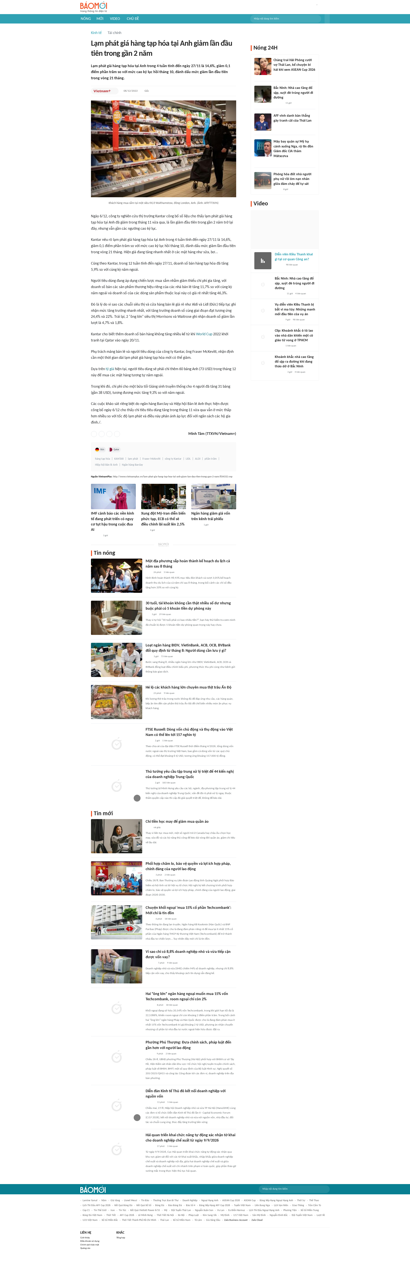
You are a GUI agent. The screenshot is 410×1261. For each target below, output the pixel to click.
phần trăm (211, 459)
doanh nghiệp (190, 1200)
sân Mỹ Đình (259, 1215)
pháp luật (194, 1215)
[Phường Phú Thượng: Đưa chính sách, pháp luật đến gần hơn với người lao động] (116, 1057)
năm (104, 1200)
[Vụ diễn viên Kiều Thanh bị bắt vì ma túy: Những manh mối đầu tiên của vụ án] (262, 310)
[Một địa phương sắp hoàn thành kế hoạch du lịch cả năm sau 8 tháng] (116, 576)
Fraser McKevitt (151, 459)
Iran (113, 1210)
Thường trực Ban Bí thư (166, 1200)
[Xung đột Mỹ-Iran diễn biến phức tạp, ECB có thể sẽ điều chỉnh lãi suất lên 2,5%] (163, 496)
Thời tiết (111, 1215)
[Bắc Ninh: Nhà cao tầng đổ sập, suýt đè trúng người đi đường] (262, 94)
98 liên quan (292, 265)
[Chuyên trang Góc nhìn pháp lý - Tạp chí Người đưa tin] (148, 656)
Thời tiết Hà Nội (165, 1215)
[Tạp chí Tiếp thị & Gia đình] (147, 614)
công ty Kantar (173, 459)
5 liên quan (169, 572)
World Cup (204, 334)
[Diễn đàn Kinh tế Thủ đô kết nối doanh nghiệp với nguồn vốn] (116, 1106)
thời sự (301, 1200)
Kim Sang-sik (210, 1215)
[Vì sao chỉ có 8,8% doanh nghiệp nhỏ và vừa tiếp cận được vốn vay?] (116, 966)
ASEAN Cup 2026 (231, 1200)
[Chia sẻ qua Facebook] (94, 434)
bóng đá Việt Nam (92, 1215)
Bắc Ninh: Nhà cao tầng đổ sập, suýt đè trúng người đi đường (293, 92)
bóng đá (159, 1205)
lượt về (321, 1215)
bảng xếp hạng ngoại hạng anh (276, 1200)
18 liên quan (171, 919)
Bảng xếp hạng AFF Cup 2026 (214, 1205)
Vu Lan (220, 1210)
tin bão (145, 1200)
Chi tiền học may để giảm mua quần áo (177, 822)
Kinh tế (96, 33)
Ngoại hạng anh (209, 1200)
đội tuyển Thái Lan (181, 1210)
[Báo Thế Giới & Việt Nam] (144, 530)
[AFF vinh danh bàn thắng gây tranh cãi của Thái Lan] (262, 122)
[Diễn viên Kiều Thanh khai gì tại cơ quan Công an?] (262, 260)
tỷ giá (110, 369)
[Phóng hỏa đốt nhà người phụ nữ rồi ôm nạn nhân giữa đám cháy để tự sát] (262, 180)
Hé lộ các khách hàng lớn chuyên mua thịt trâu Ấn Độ (188, 688)
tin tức (122, 1210)
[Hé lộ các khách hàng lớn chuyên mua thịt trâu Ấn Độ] (116, 702)
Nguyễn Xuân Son (204, 1210)
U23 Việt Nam (90, 1220)
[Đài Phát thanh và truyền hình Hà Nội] (150, 1102)
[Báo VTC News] (280, 372)
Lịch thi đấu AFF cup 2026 (96, 1205)
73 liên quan (167, 656)
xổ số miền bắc (110, 1220)
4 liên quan (300, 294)
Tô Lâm (198, 1220)
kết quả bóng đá (123, 1205)
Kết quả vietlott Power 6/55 (145, 1210)
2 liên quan (170, 875)
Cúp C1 (86, 1210)
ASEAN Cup (250, 1200)
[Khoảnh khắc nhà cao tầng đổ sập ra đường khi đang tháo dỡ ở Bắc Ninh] (262, 363)
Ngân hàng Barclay (132, 464)
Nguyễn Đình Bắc (279, 1215)
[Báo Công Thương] (196, 525)
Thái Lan (164, 1220)
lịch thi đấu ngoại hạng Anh (264, 1210)
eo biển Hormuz (236, 1210)
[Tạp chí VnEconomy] (149, 741)
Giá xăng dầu (213, 1220)
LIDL (188, 459)
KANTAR (119, 459)
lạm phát (133, 459)
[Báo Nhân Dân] (149, 875)
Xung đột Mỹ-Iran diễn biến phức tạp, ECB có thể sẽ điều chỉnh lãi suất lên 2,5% (163, 519)
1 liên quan (167, 741)
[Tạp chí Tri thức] (148, 572)
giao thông (298, 1205)
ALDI (197, 459)
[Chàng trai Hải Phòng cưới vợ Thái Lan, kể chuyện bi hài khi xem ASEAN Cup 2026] (262, 66)
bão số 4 (190, 1205)
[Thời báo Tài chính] (150, 1005)
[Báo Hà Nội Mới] (150, 1054)
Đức (102, 449)
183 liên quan (169, 783)
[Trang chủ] (93, 7)
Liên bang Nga (262, 1205)
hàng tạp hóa (102, 459)
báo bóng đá (175, 1205)
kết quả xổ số (143, 1205)
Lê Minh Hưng (145, 1215)
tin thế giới (100, 1210)
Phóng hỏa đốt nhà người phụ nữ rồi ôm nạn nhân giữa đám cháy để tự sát (292, 179)
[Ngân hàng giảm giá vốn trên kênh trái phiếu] (213, 496)
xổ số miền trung (310, 1210)
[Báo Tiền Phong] (278, 161)
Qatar (116, 449)
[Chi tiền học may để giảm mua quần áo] (116, 836)
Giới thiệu (85, 1238)
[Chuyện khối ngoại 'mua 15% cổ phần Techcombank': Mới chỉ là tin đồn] (116, 922)
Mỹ (165, 1210)
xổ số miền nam (181, 1220)
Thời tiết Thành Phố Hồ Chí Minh (139, 1220)
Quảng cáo (85, 1248)
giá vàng (115, 1200)
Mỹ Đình (225, 1215)
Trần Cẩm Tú (314, 1205)
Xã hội (181, 1215)
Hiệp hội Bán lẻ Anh (106, 464)
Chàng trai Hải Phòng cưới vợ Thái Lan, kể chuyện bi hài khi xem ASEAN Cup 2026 (294, 65)
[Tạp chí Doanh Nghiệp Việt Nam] (149, 919)
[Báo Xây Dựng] (278, 103)
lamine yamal (90, 1200)
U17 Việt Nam (240, 1215)
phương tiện (290, 1210)
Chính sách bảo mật (89, 1245)
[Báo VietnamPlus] (102, 91)
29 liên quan (165, 614)
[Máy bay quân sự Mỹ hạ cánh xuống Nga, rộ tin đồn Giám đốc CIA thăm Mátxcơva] (262, 147)
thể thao (314, 1200)
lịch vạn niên (281, 1205)
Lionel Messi (130, 1200)
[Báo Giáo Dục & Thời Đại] (276, 126)
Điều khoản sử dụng (89, 1241)
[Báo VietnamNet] (277, 75)
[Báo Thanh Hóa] (96, 535)
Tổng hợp (120, 1238)
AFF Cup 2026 (127, 1215)
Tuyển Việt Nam (242, 1205)
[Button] (327, 19)
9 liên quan (169, 693)
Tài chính (114, 33)
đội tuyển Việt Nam (302, 1215)
